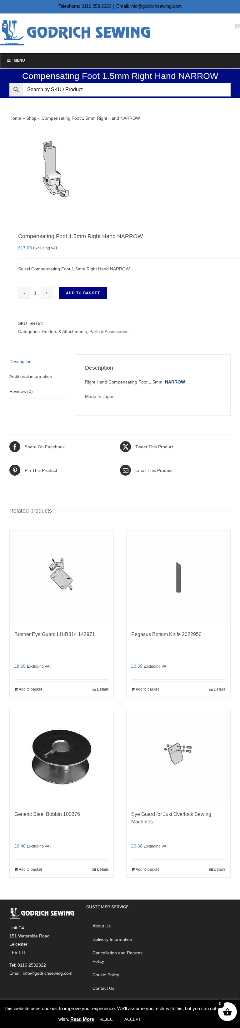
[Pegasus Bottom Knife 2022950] (178, 577)
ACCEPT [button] (132, 1019)
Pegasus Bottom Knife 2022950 (166, 634)
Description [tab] (20, 361)
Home (15, 118)
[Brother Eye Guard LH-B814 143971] (61, 577)
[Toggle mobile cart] (237, 26)
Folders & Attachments (64, 331)
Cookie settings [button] (164, 1019)
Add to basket (83, 292)
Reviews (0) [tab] (21, 391)
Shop (31, 118)
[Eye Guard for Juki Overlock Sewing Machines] (178, 757)
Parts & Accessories (108, 331)
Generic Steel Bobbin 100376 (47, 814)
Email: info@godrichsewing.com (149, 6)
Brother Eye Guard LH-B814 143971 (54, 634)
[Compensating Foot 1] (120, 170)
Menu (19, 60)
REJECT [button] (107, 1019)
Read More (82, 1019)
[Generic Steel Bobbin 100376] (61, 757)
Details (103, 689)
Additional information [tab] (30, 376)
